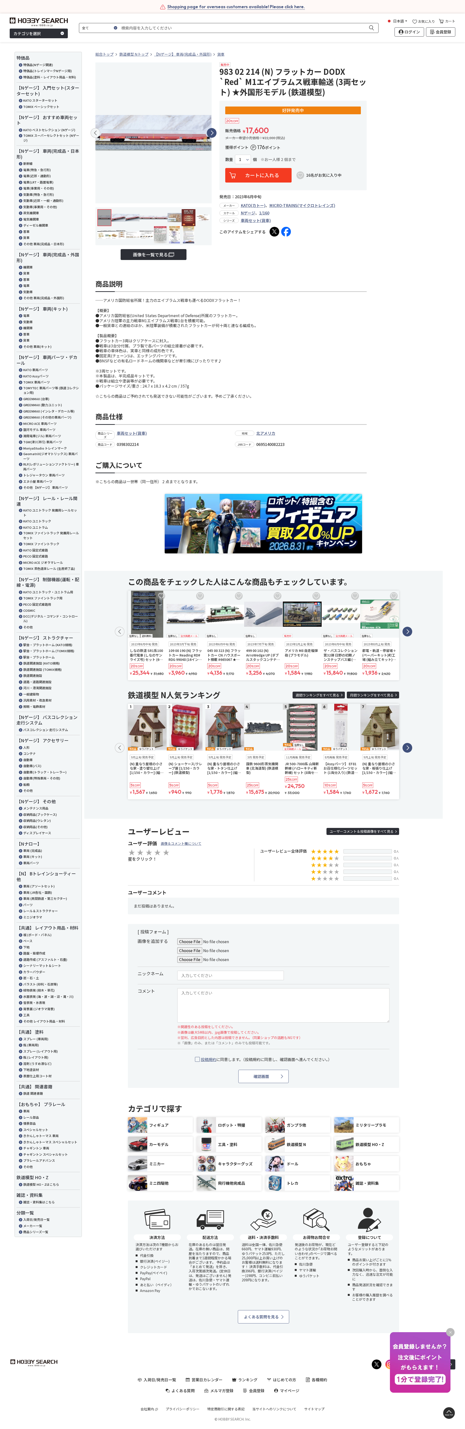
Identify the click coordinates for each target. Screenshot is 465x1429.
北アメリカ (265, 433)
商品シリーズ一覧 (35, 1232)
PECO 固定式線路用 (37, 604)
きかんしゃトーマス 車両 (41, 1135)
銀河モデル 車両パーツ (39, 429)
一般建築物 (31, 694)
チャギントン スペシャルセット (45, 1154)
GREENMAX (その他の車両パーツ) (47, 417)
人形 (26, 747)
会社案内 (147, 1409)
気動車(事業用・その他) (40, 207)
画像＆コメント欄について (181, 843)
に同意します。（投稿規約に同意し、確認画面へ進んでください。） (266, 1059)
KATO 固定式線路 (35, 550)
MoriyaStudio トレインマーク (45, 448)
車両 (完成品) (32, 850)
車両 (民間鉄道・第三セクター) (45, 898)
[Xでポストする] (274, 232)
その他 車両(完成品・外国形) (43, 298)
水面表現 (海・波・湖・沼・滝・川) (48, 996)
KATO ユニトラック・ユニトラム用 (48, 592)
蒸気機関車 (31, 213)
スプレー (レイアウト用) (40, 1051)
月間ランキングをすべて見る (372, 695)
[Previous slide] (95, 133)
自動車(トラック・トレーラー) (45, 772)
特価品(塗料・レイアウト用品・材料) (49, 77)
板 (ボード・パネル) (37, 934)
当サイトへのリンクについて (274, 1409)
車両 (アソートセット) (39, 886)
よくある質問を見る (261, 1317)
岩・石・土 (31, 978)
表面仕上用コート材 (37, 1076)
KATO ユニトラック (37, 521)
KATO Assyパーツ (36, 376)
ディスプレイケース (37, 833)
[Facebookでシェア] (286, 232)
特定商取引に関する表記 (226, 1409)
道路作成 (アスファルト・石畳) (45, 959)
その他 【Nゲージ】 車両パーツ (45, 487)
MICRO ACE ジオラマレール (43, 562)
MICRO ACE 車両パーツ (40, 423)
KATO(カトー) (253, 205)
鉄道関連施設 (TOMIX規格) (42, 669)
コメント (146, 991)
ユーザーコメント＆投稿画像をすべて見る (362, 831)
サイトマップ (314, 1409)
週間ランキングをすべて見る (317, 695)
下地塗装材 (31, 1069)
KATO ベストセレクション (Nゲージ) (49, 130)
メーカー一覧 (32, 1225)
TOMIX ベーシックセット (41, 106)
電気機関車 (31, 219)
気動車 (28, 292)
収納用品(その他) (35, 827)
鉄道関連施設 (32, 675)
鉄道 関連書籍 (33, 1093)
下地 (26, 947)
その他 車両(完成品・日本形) (43, 244)
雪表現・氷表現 (34, 1002)
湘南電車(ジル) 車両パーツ (42, 436)
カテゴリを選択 (27, 33)
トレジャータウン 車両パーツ (44, 475)
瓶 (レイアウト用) (35, 1057)
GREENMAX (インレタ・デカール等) (49, 411)
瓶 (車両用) (31, 1045)
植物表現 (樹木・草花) (39, 990)
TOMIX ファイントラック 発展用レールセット (51, 535)
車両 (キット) (32, 856)
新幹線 (28, 163)
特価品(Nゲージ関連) (38, 64)
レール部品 (31, 1117)
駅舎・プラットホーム (39, 657)
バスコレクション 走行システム (45, 729)
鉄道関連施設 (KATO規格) (41, 663)
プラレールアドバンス (39, 1160)
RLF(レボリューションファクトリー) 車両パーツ (51, 466)
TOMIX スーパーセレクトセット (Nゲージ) (51, 138)
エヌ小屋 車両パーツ (37, 481)
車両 (26, 1111)
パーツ (28, 904)
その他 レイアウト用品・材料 (44, 1021)
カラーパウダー (34, 972)
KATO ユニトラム (35, 527)
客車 (26, 231)
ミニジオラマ (32, 917)
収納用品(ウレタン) (37, 820)
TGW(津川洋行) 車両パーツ (42, 442)
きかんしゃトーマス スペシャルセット (50, 1142)
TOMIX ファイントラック (41, 544)
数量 (229, 159)
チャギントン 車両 (36, 1148)
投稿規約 (208, 1059)
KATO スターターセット (40, 100)
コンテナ (29, 753)
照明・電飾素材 (34, 706)
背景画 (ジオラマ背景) (39, 1009)
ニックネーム (150, 973)
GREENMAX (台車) (36, 399)
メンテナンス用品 (35, 808)
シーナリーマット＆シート (42, 965)
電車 (26, 285)
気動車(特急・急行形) (38, 194)
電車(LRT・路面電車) (38, 182)
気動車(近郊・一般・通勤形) (43, 200)
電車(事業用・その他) (38, 188)
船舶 (26, 784)
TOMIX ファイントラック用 (42, 598)
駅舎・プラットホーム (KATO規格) (47, 644)
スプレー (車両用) (35, 1039)
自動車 (28, 759)
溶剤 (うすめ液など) (37, 1063)
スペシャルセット (35, 1129)
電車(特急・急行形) (37, 170)
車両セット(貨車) (256, 220)
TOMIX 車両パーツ (36, 382)
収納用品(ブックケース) (40, 814)
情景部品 (29, 1123)
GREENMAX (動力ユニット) (42, 405)
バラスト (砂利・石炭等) (40, 984)
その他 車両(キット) (37, 346)
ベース (27, 941)
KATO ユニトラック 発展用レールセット (50, 512)
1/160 (264, 213)
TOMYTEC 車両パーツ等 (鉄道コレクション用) (51, 390)
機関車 (28, 267)
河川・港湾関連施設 (37, 688)
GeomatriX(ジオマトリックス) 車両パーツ (50, 456)
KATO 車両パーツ (35, 369)
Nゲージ (248, 213)
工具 (26, 1015)
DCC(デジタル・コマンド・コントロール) (50, 618)
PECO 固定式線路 (35, 556)
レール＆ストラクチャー (40, 911)
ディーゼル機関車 (35, 225)
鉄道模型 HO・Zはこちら (41, 1184)
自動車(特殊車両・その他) (41, 778)
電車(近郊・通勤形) (37, 176)
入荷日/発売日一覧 (36, 1219)
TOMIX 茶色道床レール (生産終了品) (49, 568)
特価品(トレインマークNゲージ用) (47, 71)
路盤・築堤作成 (34, 953)
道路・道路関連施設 (37, 682)
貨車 (26, 237)
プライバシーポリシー (183, 1409)
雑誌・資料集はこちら (39, 1202)
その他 (28, 627)
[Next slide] (212, 133)
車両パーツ (31, 863)
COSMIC (29, 610)
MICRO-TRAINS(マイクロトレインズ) (302, 205)
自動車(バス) (32, 766)
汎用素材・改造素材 (37, 700)
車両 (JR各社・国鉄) (37, 892)
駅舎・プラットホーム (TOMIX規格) (48, 651)
